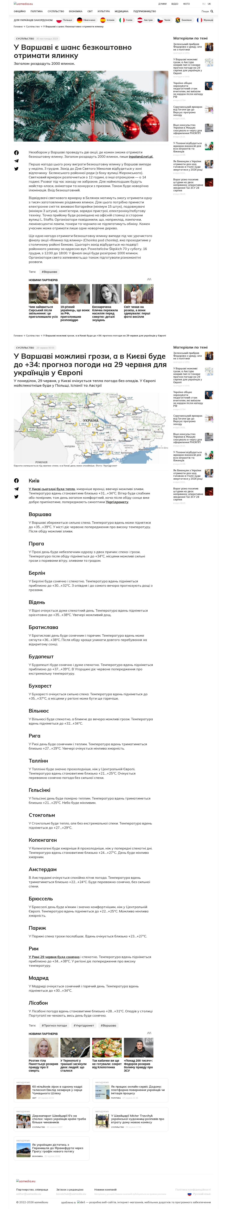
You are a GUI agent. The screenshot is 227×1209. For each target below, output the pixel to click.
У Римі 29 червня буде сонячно (54, 957)
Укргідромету (117, 502)
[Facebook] (16, 152)
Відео (174, 3)
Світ (90, 11)
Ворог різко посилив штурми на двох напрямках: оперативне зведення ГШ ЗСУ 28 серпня (188, 185)
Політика (37, 11)
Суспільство (56, 11)
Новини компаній (105, 1189)
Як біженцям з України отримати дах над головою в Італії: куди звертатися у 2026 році (188, 165)
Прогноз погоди (55, 1025)
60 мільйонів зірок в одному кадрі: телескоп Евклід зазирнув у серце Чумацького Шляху (57, 1090)
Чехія (167, 19)
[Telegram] (16, 161)
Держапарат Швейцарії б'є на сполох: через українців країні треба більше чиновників (59, 1119)
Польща (67, 19)
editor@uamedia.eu (28, 1194)
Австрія (148, 19)
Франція (208, 19)
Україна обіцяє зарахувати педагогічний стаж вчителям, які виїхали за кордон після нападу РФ (188, 89)
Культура (104, 11)
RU (203, 3)
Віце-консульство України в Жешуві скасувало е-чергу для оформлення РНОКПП (187, 129)
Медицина (121, 11)
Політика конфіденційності (193, 1189)
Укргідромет (85, 1025)
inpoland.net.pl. (141, 156)
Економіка (75, 11)
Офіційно (20, 11)
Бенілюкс (187, 19)
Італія (129, 19)
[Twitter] (16, 169)
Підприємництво (144, 11)
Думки (162, 3)
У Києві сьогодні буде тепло (52, 489)
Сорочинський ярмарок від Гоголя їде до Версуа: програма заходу (187, 111)
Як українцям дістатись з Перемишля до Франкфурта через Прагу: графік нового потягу (57, 1148)
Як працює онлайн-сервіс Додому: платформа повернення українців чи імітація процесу (138, 1090)
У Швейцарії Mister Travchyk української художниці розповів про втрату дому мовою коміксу (137, 1119)
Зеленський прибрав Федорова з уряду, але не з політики (187, 46)
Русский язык (202, 1194)
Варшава (50, 272)
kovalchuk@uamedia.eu (71, 1194)
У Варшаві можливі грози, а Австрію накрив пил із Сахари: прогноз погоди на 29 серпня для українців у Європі (187, 66)
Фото (186, 3)
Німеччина (89, 19)
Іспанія (110, 19)
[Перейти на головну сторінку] (35, 4)
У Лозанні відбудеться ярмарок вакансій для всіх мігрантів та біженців (187, 147)
